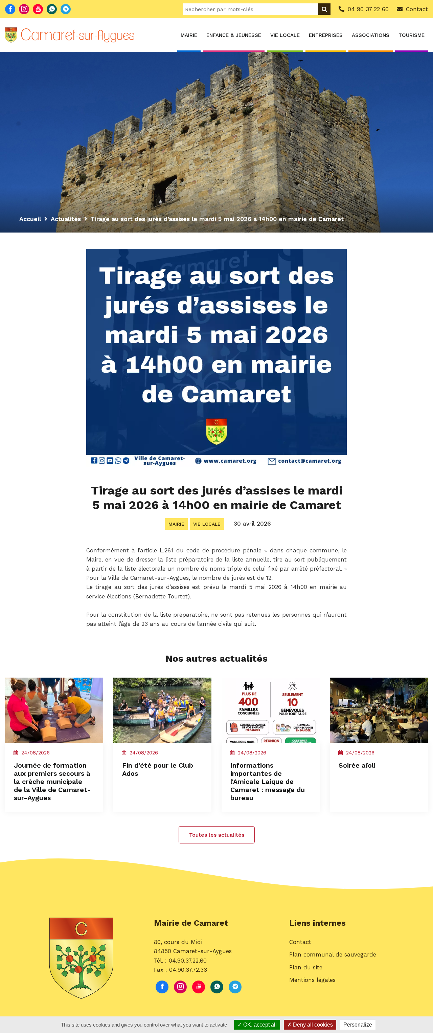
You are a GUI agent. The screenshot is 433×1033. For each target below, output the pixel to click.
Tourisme (411, 35)
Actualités (66, 218)
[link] (148, 577)
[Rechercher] (324, 9)
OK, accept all (259, 1025)
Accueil (30, 218)
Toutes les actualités (216, 835)
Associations (370, 35)
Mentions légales (312, 979)
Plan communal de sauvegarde (332, 954)
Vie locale (285, 35)
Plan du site (305, 967)
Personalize (357, 1025)
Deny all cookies (312, 1025)
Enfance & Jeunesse (233, 35)
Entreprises (326, 35)
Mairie (189, 35)
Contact (300, 942)
